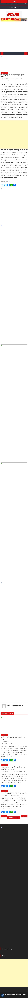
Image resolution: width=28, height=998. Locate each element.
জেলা (6, 73)
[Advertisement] (14, 37)
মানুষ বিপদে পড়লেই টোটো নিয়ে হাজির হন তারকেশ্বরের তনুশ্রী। (13, 738)
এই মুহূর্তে (2, 73)
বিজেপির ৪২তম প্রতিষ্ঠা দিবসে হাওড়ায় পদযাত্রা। (5, 816)
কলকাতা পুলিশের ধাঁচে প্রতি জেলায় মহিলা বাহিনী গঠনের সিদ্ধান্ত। (24, 816)
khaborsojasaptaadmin (16, 79)
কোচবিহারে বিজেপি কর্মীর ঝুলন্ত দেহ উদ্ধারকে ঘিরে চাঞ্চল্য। (14, 793)
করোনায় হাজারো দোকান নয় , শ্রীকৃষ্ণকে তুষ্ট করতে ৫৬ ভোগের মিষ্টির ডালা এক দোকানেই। (13, 768)
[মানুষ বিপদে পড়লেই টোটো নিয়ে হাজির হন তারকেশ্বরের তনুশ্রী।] (14, 724)
